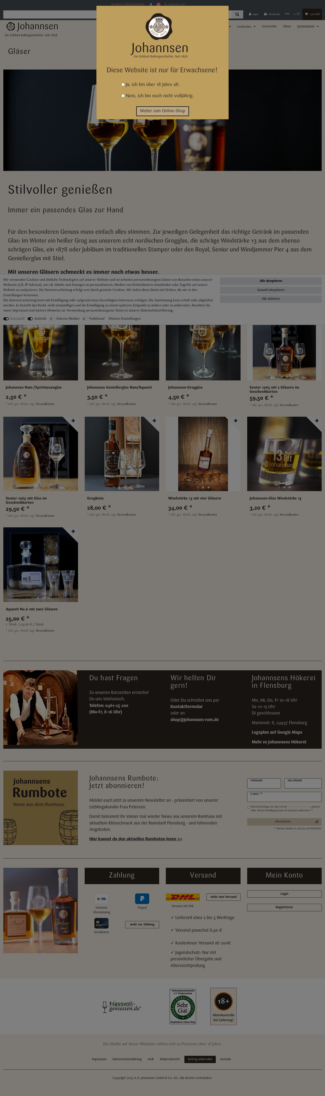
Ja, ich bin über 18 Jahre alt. (152, 84)
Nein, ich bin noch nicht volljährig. (159, 96)
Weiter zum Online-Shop (162, 111)
